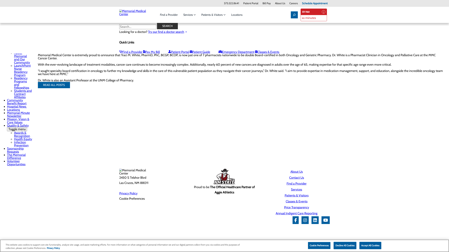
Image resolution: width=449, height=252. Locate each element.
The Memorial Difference (16, 156)
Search (167, 26)
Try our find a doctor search (166, 32)
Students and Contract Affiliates (23, 94)
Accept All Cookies (370, 245)
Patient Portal (250, 3)
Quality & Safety (18, 127)
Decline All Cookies (345, 245)
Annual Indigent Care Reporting (296, 213)
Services (188, 14)
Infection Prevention (21, 143)
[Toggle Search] (294, 14)
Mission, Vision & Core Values (18, 120)
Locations (237, 14)
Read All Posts (54, 85)
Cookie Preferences (319, 245)
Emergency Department (238, 52)
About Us (280, 3)
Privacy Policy (128, 193)
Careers (293, 3)
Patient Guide (201, 52)
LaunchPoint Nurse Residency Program (22, 70)
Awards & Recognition (22, 134)
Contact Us (296, 177)
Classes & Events (268, 52)
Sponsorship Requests (15, 150)
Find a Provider (169, 14)
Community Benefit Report (16, 101)
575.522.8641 (231, 3)
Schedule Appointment (315, 3)
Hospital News (17, 106)
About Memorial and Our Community (22, 57)
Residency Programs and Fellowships (21, 83)
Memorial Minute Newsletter (18, 114)
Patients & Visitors (212, 14)
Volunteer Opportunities (16, 162)
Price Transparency (296, 207)
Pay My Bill (152, 52)
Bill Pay (267, 3)
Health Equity (23, 139)
